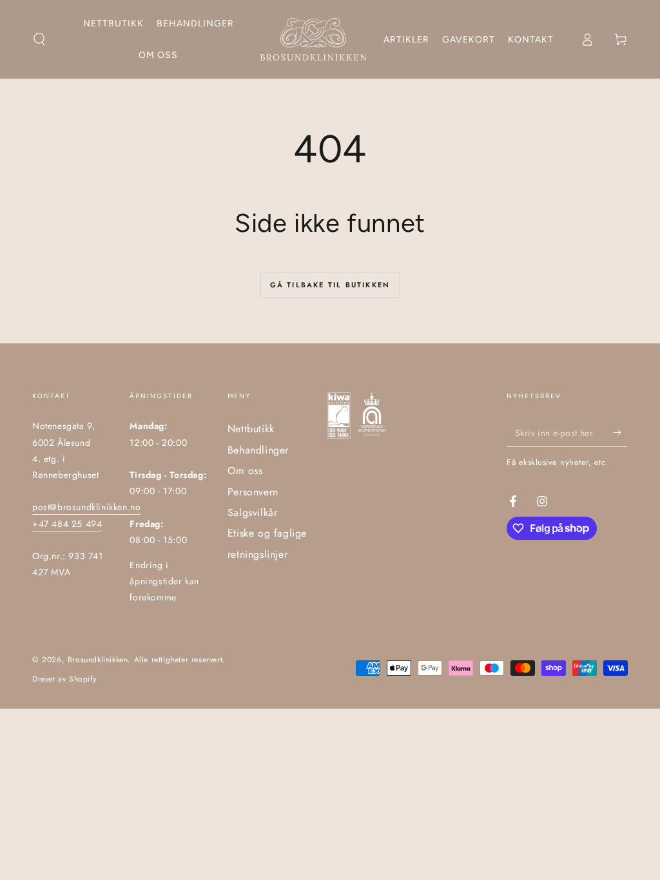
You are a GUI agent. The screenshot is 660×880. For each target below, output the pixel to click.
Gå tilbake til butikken (330, 285)
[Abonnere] (620, 432)
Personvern (253, 491)
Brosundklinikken (98, 659)
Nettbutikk (251, 428)
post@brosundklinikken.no (86, 507)
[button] (39, 39)
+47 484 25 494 (67, 523)
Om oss (245, 470)
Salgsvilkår (253, 512)
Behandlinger (258, 450)
